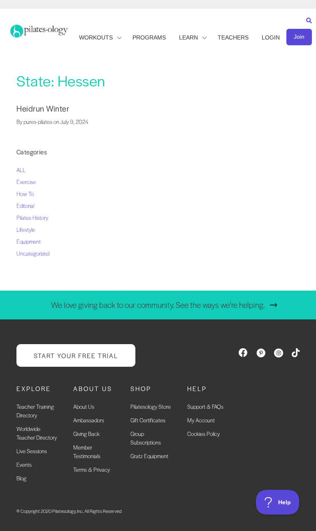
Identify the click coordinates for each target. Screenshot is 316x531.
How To (25, 194)
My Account (201, 420)
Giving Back (86, 434)
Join (299, 36)
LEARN (188, 37)
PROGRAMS (149, 37)
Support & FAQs (205, 406)
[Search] (307, 28)
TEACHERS (233, 37)
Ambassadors (88, 420)
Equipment (28, 241)
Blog (21, 478)
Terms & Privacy (91, 469)
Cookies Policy (203, 434)
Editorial (25, 206)
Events (24, 464)
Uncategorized (32, 253)
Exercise (26, 182)
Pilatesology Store (150, 406)
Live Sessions (31, 451)
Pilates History (32, 217)
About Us (83, 406)
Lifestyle (25, 229)
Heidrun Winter (42, 108)
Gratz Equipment (149, 456)
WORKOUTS (96, 37)
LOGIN (271, 37)
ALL (21, 170)
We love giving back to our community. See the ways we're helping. (158, 304)
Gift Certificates (147, 420)
